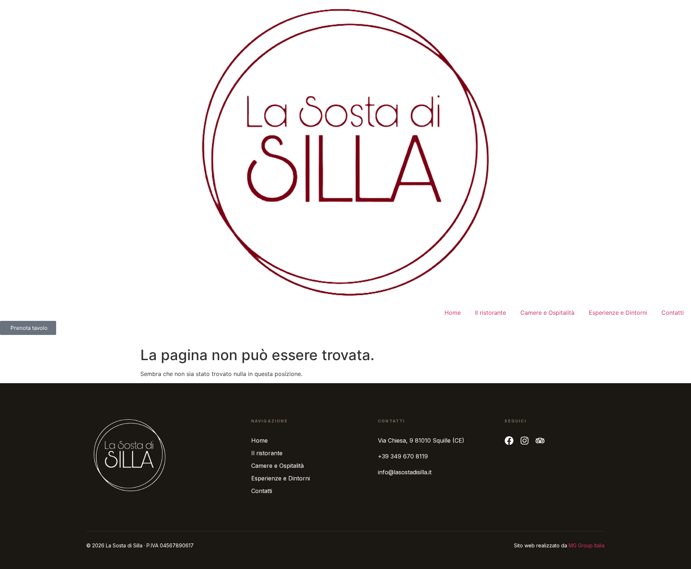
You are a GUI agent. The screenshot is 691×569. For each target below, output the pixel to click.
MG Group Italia (587, 545)
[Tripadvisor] (540, 440)
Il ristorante (490, 312)
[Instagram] (524, 440)
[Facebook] (509, 440)
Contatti (672, 312)
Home (452, 312)
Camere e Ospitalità (547, 312)
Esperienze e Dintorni (618, 312)
